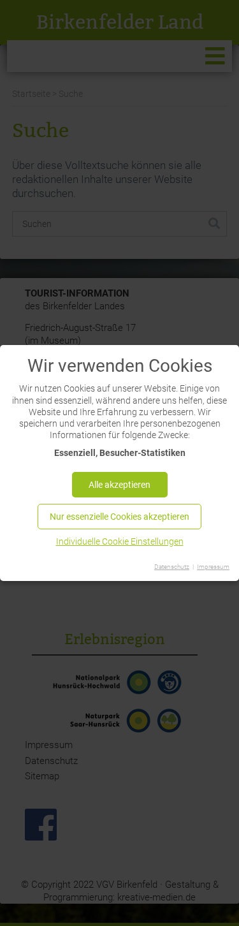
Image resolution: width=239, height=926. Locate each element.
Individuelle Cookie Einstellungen (120, 541)
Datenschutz (171, 566)
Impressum (213, 566)
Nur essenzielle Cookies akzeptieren (119, 516)
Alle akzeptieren (119, 485)
